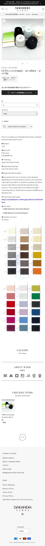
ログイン (5, 78)
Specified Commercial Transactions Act (18, 499)
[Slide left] (18, 63)
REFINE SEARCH (8, 458)
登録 (5, 79)
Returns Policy (8, 488)
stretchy (28, 14)
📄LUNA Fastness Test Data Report (15, 209)
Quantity (5, 110)
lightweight (35, 14)
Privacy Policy (8, 496)
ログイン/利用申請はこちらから (21, 93)
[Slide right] (27, 63)
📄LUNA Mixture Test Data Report (15, 213)
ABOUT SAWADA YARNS (11, 462)
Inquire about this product (17, 126)
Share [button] (6, 121)
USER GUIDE (7, 469)
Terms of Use (7, 492)
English (21, 531)
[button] (2, 9)
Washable (21, 14)
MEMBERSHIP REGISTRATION (13, 473)
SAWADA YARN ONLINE (19, 542)
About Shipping (9, 485)
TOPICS (5, 465)
